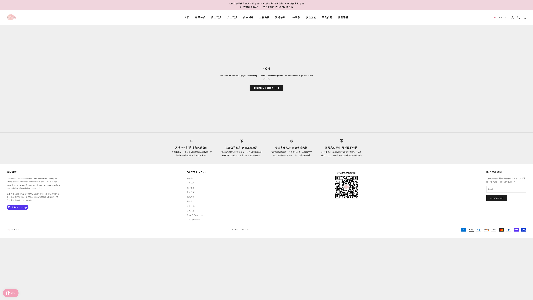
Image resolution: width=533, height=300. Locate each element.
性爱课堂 (343, 17)
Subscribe (496, 198)
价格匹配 (190, 206)
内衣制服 (248, 17)
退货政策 (190, 192)
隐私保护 (190, 196)
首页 (187, 17)
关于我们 (190, 178)
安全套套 (311, 17)
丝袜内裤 (264, 17)
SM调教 (296, 17)
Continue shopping (266, 88)
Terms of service (193, 219)
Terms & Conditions (195, 215)
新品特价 (200, 17)
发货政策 (190, 187)
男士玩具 (216, 17)
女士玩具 (232, 17)
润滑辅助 (280, 17)
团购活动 (190, 201)
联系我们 (190, 183)
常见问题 (327, 17)
